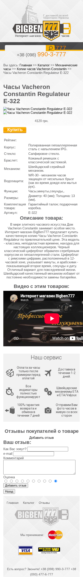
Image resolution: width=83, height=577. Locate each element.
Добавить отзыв (41, 437)
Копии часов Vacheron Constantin (42, 69)
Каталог (44, 65)
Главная (25, 65)
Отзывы (44, 502)
